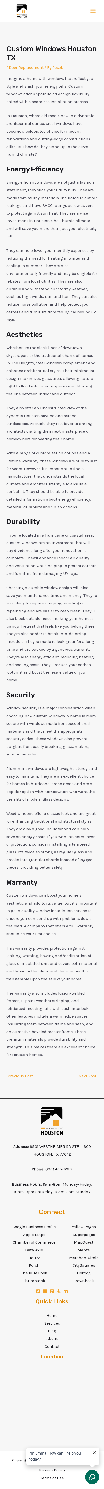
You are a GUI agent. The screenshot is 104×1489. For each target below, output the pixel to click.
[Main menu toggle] (93, 11)
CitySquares (84, 1265)
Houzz (34, 1257)
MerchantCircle (83, 1257)
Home (52, 1315)
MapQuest (83, 1242)
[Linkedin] (45, 1291)
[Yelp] (59, 1291)
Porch (34, 1265)
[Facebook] (38, 1291)
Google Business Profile (34, 1226)
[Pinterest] (52, 1291)
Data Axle (34, 1249)
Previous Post (18, 1076)
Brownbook (83, 1280)
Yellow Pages (84, 1226)
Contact (52, 1346)
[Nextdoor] (66, 1291)
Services (52, 1323)
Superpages (84, 1234)
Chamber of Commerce (34, 1242)
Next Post (90, 1076)
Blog (52, 1330)
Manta (83, 1249)
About (52, 1338)
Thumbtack (34, 1280)
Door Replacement (26, 67)
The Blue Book (34, 1273)
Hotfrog (84, 1273)
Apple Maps (34, 1234)
